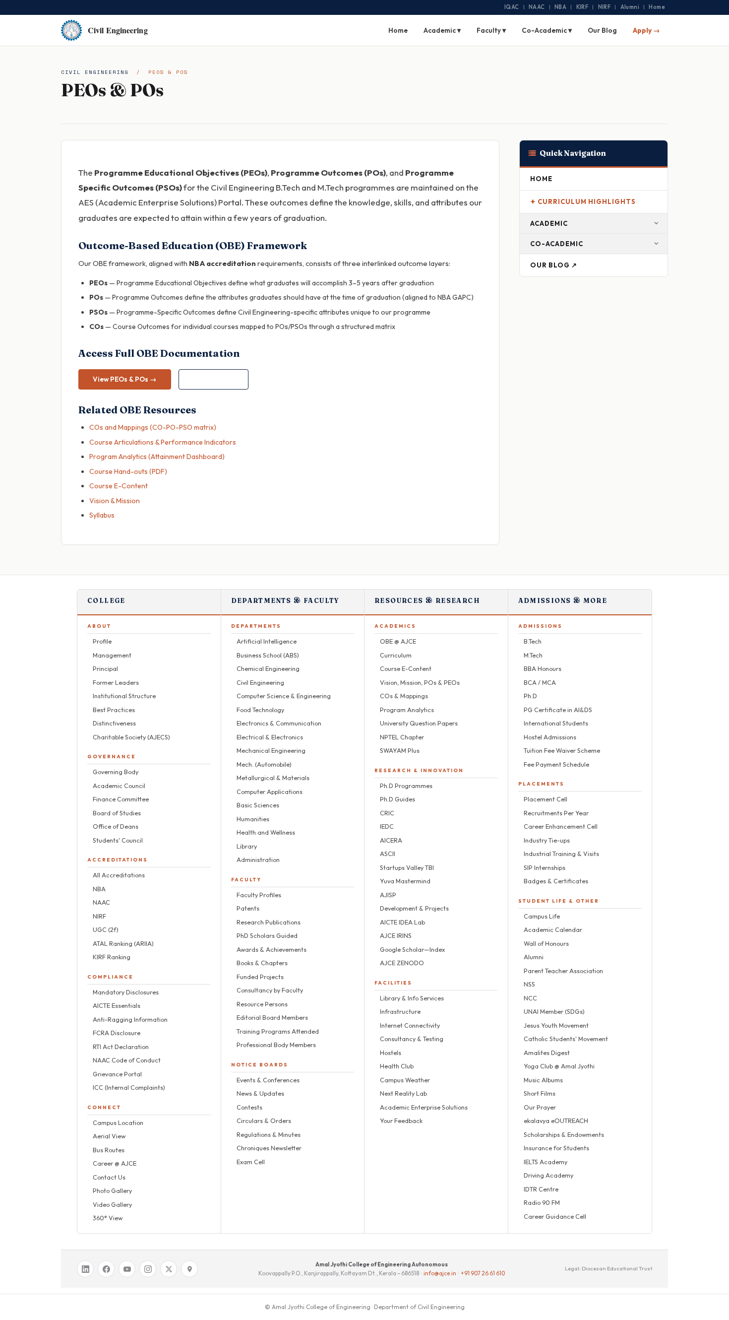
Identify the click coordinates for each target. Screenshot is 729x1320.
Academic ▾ (442, 30)
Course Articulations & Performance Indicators (162, 442)
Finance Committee (121, 799)
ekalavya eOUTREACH (556, 1120)
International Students (556, 723)
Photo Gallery (112, 1190)
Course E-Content (118, 485)
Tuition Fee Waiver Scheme (562, 750)
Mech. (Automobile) (264, 764)
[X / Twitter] (168, 1268)
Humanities (253, 819)
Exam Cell (251, 1162)
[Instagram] (147, 1268)
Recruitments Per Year (556, 813)
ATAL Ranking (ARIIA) (123, 943)
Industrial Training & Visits (561, 854)
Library (247, 846)
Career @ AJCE (114, 1163)
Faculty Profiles (259, 895)
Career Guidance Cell (555, 1216)
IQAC (511, 6)
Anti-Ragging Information (130, 1019)
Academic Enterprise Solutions (424, 1107)
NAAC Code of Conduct (127, 1060)
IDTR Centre (541, 1189)
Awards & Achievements (271, 949)
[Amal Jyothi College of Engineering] (71, 30)
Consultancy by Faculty (270, 990)
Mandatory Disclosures (126, 992)
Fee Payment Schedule (556, 764)
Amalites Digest (547, 1052)
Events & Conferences (268, 1080)
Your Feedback (401, 1120)
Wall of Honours (546, 943)
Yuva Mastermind (405, 881)
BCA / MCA (540, 682)
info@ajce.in (440, 1273)
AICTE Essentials (116, 1005)
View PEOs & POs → (125, 379)
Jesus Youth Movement (556, 1025)
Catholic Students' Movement (566, 1039)
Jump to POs (213, 379)
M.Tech (533, 655)
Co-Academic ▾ (547, 30)
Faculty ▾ (491, 30)
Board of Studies (117, 813)
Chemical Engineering (268, 668)
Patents (248, 908)
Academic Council (119, 786)
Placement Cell (545, 799)
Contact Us (109, 1177)
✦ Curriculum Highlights (583, 201)
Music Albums (543, 1080)
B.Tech (533, 641)
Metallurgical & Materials (273, 778)
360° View (107, 1218)
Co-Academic (556, 244)
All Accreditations (119, 875)
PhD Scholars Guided (267, 935)
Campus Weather (405, 1080)
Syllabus (102, 515)
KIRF (582, 6)
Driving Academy (548, 1175)
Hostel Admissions (550, 737)
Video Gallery (112, 1204)
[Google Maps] (189, 1268)
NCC (530, 998)
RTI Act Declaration (121, 1047)
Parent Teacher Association (563, 971)
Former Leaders (116, 682)
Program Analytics (407, 710)
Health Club (397, 1066)
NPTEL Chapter (402, 737)
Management (112, 655)
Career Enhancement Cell (561, 826)
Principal (105, 668)
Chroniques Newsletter (269, 1148)
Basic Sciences (258, 805)
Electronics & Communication (279, 723)
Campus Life (542, 916)
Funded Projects (260, 977)
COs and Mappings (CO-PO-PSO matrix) (152, 427)
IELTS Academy (545, 1162)
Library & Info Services (412, 998)
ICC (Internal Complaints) (129, 1087)
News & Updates (260, 1093)
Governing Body (115, 772)
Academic (549, 223)
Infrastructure (400, 1011)
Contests (249, 1107)
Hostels (390, 1052)
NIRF (604, 6)
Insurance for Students (556, 1148)
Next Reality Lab (403, 1093)
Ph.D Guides (397, 799)
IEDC (387, 826)
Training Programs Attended (278, 1031)
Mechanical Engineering (271, 750)
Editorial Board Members (272, 1017)
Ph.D (530, 696)
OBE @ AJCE (398, 641)
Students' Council (118, 840)
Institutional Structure (124, 696)
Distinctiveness (114, 723)
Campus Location (118, 1122)
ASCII (387, 854)
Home (657, 6)
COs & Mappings (404, 696)
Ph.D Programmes (406, 786)
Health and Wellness (266, 832)
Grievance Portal (117, 1074)
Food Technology (260, 710)
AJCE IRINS (396, 935)
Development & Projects (414, 908)
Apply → (646, 30)
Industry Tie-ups (547, 840)
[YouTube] (127, 1268)
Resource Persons (262, 1004)
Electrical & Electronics (270, 737)
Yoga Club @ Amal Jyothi (559, 1066)
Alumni (629, 6)
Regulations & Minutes (269, 1134)
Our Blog (602, 30)
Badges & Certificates (556, 881)
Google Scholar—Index (412, 949)
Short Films (539, 1093)
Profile (102, 641)
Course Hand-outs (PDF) (128, 471)
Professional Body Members (276, 1045)
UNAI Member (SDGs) (554, 1011)
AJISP (388, 895)
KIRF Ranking (111, 957)
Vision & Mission (114, 500)
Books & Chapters (262, 963)
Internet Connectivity (410, 1025)
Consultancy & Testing (411, 1039)
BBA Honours (542, 668)
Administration (258, 859)
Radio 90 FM (542, 1202)
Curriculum (396, 655)
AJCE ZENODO (402, 963)
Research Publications (269, 922)
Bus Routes (108, 1150)
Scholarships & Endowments (564, 1134)
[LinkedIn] (85, 1268)
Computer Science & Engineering (284, 696)
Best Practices (114, 710)
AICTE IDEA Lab (402, 922)
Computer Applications (270, 791)
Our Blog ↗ (553, 265)
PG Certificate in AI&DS (558, 710)
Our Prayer (540, 1107)
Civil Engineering (94, 72)
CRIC (387, 813)
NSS (529, 984)
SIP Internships (544, 867)
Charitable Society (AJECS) (131, 737)
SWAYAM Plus (400, 750)
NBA (560, 6)
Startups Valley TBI (407, 867)
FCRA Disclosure (116, 1033)
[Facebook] (106, 1268)
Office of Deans (115, 826)
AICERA (391, 840)
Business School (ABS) (268, 655)
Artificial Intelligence (267, 641)
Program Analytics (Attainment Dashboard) (157, 456)
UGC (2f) (106, 929)
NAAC (537, 6)
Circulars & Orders (264, 1120)
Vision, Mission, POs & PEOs (420, 682)
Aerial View (109, 1136)
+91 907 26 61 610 (483, 1273)
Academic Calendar (553, 929)
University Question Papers (419, 723)
